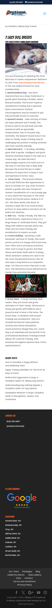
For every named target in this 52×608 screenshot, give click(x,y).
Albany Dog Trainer (27, 26)
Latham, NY (10, 547)
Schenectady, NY (13, 525)
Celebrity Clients (16, 575)
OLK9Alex (12, 26)
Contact (29, 578)
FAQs (18, 578)
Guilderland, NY (12, 538)
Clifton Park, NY (13, 534)
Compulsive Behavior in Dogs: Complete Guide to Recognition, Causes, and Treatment (24, 396)
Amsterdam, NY (13, 521)
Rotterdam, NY (12, 555)
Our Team (14, 572)
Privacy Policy (24, 585)
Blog (38, 572)
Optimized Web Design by (29, 601)
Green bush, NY (12, 551)
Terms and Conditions (24, 582)
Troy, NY (9, 530)
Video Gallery (34, 575)
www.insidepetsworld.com (32, 83)
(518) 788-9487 (13, 421)
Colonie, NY (10, 542)
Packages (27, 572)
